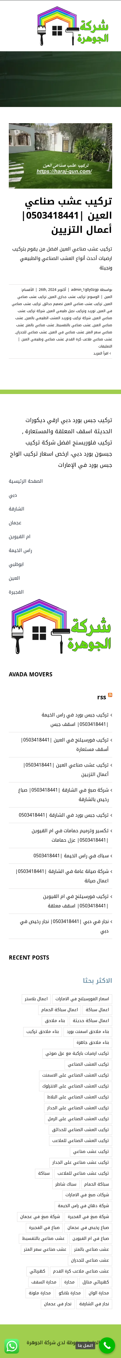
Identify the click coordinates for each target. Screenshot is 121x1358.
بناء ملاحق (55, 1021)
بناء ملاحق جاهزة (93, 1042)
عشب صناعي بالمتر (40, 325)
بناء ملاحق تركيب (42, 1032)
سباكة (44, 1173)
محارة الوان (99, 1293)
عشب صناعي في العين (66, 332)
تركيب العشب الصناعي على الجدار (78, 1108)
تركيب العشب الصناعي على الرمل (78, 1119)
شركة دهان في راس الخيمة (83, 1206)
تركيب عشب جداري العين (66, 297)
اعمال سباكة (97, 1010)
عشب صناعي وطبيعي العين (42, 339)
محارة (69, 1282)
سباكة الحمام (96, 1184)
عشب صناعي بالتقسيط (73, 325)
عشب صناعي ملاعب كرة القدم (89, 339)
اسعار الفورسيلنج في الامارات (82, 999)
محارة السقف (43, 1282)
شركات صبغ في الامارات (87, 1195)
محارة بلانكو (70, 1293)
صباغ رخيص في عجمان (88, 1228)
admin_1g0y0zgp (85, 289)
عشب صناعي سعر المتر (45, 1249)
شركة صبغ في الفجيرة (88, 1217)
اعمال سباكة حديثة (91, 1021)
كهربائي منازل (96, 1282)
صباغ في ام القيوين (91, 1238)
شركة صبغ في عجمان (40, 1217)
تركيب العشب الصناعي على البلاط (78, 1097)
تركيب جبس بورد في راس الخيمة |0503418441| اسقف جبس (75, 719)
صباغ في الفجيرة (44, 1228)
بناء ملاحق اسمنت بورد (88, 1032)
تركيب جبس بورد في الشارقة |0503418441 (64, 815)
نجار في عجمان (57, 1304)
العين (108, 297)
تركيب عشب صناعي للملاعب (83, 1173)
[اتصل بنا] (107, 1345)
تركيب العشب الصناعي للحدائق (80, 1130)
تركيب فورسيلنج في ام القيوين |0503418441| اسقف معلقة (76, 901)
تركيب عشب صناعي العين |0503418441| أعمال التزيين (66, 215)
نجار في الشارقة (94, 1304)
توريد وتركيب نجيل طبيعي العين (71, 311)
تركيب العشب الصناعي (88, 1064)
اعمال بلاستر (36, 999)
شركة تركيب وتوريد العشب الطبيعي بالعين (58, 318)
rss (101, 697)
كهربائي (37, 1271)
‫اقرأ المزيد (101, 353)
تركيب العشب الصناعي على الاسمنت (75, 1075)
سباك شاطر (66, 1184)
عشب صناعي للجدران (31, 332)
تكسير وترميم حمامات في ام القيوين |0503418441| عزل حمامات (70, 835)
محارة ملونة (40, 1293)
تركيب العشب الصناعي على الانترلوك (75, 1086)
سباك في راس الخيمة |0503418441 (71, 855)
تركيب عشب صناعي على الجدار (81, 1162)
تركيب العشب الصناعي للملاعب (80, 1141)
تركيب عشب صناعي (91, 1152)
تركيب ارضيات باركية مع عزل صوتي (77, 1053)
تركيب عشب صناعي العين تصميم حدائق (72, 304)
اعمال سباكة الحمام (59, 1010)
